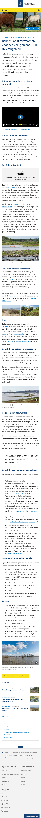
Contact (3, 784)
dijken (4, 342)
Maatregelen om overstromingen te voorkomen (19, 37)
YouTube (6, 804)
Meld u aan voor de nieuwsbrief (13, 675)
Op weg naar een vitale (25, 511)
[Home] (2, 753)
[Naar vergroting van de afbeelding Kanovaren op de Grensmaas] (20, 248)
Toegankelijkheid (25, 770)
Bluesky (6, 811)
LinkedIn (6, 800)
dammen (10, 342)
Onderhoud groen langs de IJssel (13, 690)
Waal (7, 729)
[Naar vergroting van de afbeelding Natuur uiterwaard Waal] (11, 310)
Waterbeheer (14, 752)
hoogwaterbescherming (21, 204)
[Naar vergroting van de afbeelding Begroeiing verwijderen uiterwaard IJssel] (30, 310)
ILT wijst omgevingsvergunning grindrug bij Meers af (12, 700)
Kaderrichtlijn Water (16, 296)
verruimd (11, 188)
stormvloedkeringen (23, 342)
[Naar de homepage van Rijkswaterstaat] (20, 4)
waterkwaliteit (7, 207)
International (5, 781)
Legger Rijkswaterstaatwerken (14, 334)
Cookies (22, 777)
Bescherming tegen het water (28, 752)
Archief (22, 784)
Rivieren (8, 735)
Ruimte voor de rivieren (13, 727)
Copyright (23, 774)
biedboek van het (23, 522)
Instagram (7, 807)
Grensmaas (9, 737)
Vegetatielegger (7, 327)
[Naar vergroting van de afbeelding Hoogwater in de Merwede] (20, 653)
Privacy (22, 781)
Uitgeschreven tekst (25, 129)
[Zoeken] (39, 10)
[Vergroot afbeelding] (36, 258)
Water (6, 752)
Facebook (6, 797)
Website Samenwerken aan (18, 732)
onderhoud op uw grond (13, 553)
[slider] (8, 125)
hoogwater (11, 279)
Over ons (4, 770)
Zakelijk (3, 777)
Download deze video (10, 129)
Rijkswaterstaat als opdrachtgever (16, 493)
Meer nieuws (6, 716)
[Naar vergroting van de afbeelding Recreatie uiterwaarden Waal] (20, 394)
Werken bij (9, 774)
